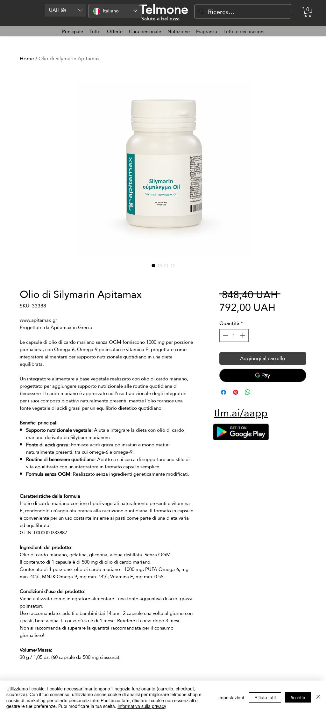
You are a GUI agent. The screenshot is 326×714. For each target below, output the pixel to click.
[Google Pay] (262, 375)
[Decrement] (224, 335)
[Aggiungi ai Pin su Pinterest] (235, 392)
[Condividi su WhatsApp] (248, 392)
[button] (65, 10)
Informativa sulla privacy (141, 706)
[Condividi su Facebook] (223, 392)
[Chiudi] (318, 697)
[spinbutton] (234, 335)
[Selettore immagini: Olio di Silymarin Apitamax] (153, 265)
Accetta (297, 697)
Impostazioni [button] (231, 697)
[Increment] (243, 335)
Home (27, 58)
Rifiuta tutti (265, 697)
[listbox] (65, 10)
